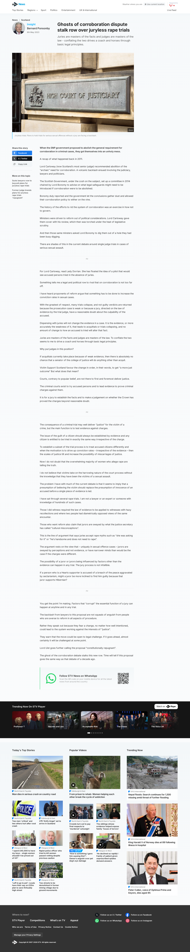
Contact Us (58, 927)
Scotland (25, 20)
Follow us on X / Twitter (111, 915)
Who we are (17, 927)
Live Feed (171, 10)
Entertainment (68, 10)
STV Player (18, 920)
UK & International (88, 10)
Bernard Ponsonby (38, 28)
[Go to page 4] (95, 732)
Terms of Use (30, 927)
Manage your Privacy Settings (27, 935)
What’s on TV (57, 920)
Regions (31, 10)
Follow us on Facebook (141, 915)
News (15, 20)
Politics (53, 10)
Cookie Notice (71, 927)
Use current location (155, 4)
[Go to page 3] (93, 732)
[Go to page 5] (97, 732)
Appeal (74, 920)
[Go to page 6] (100, 732)
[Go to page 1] (88, 732)
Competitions (37, 920)
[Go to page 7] (102, 732)
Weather (126, 4)
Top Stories (17, 10)
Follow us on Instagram (141, 921)
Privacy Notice (44, 927)
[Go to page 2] (91, 732)
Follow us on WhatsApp (111, 921)
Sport (43, 10)
